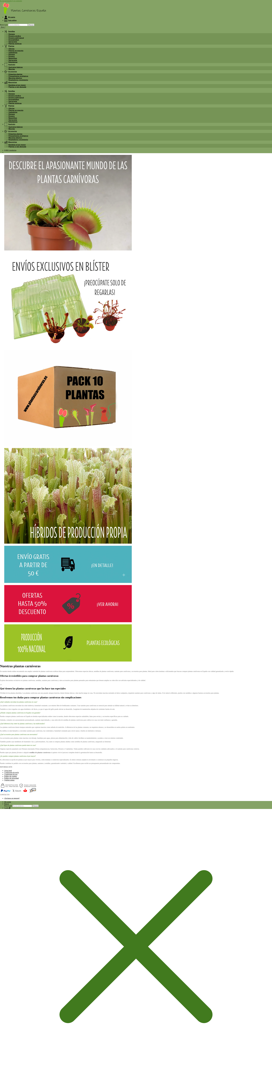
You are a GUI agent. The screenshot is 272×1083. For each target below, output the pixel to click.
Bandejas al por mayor (17, 85)
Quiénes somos (9, 780)
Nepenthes (12, 58)
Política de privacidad (11, 778)
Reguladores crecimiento (18, 80)
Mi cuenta (7, 802)
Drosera (11, 56)
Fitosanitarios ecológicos (18, 76)
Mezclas (11, 69)
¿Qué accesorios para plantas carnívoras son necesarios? (19, 734)
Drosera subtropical (16, 38)
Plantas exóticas (15, 44)
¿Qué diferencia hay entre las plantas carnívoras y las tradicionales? (22, 724)
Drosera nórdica (14, 36)
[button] (136, 702)
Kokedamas (12, 62)
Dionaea (11, 34)
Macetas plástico (15, 78)
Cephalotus (12, 53)
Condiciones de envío (11, 772)
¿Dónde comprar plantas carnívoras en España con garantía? (20, 713)
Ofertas (11, 49)
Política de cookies (10, 776)
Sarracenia (12, 42)
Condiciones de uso (10, 774)
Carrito (7, 808)
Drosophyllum (13, 40)
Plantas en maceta (15, 51)
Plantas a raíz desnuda (17, 87)
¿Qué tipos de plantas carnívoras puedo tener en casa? (18, 745)
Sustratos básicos (15, 67)
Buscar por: (4, 25)
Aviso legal (8, 770)
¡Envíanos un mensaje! (12, 798)
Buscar (31, 25)
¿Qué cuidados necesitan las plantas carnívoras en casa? (18, 702)
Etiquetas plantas (15, 74)
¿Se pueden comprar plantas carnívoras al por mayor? (18, 756)
